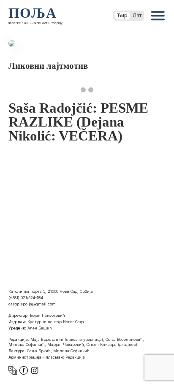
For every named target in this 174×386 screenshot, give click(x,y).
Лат (137, 15)
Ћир (122, 15)
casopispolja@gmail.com (32, 304)
